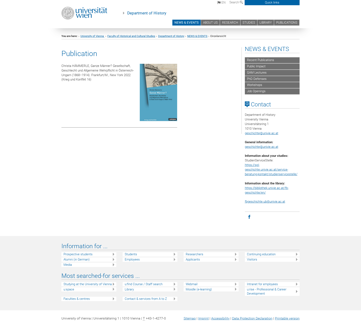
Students (131, 254)
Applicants (193, 259)
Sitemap (190, 318)
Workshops (254, 85)
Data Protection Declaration (252, 318)
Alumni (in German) (77, 259)
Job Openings (256, 91)
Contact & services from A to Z (146, 299)
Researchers (194, 254)
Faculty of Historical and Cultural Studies (131, 36)
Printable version (287, 318)
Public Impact (256, 66)
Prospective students (78, 254)
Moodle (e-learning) (199, 289)
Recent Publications (260, 60)
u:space (69, 289)
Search (234, 2)
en (223, 2)
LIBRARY (265, 22)
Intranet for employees (262, 284)
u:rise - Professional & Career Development (266, 291)
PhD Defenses (257, 79)
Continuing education (261, 254)
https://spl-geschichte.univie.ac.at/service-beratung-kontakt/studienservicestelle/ (271, 169)
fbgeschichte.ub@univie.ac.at (265, 201)
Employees (132, 259)
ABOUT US (210, 22)
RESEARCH (230, 22)
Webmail (191, 284)
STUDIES (249, 22)
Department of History (146, 13)
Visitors (252, 259)
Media (68, 265)
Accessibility (220, 318)
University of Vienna (92, 36)
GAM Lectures (257, 72)
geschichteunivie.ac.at (261, 133)
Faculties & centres (77, 299)
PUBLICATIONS (286, 22)
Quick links (272, 2)
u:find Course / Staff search (144, 284)
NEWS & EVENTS (186, 22)
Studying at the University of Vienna (88, 284)
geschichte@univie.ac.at (261, 147)
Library (129, 289)
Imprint (203, 318)
